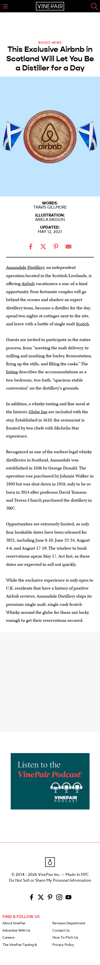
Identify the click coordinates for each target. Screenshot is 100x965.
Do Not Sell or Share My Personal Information (50, 880)
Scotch (82, 324)
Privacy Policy (63, 945)
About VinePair (13, 923)
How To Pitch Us (65, 938)
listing (12, 372)
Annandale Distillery (25, 267)
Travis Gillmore (50, 207)
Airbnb (28, 284)
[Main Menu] (5, 6)
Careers (8, 938)
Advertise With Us (16, 931)
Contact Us (61, 931)
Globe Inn (38, 412)
